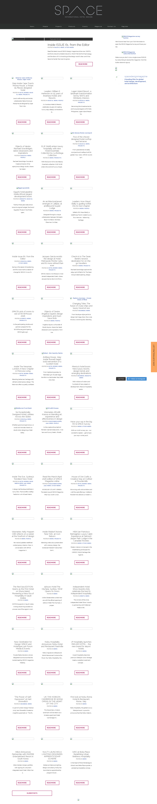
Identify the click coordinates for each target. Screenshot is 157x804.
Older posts (32, 793)
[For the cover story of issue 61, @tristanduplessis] (120, 121)
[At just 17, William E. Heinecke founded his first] (120, 227)
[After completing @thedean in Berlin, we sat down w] (120, 320)
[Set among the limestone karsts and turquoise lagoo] (131, 247)
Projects (59, 26)
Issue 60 (24, 155)
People (45, 26)
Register (125, 26)
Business (82, 310)
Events (85, 26)
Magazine (98, 26)
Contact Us (112, 26)
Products (72, 26)
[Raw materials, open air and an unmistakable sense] (131, 330)
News (32, 26)
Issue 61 (57, 47)
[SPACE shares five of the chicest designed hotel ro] (142, 337)
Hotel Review (24, 92)
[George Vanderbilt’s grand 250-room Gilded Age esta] (142, 242)
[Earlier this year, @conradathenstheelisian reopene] (142, 141)
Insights (23, 199)
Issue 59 (24, 419)
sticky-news (69, 47)
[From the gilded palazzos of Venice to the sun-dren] (131, 121)
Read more (83, 64)
